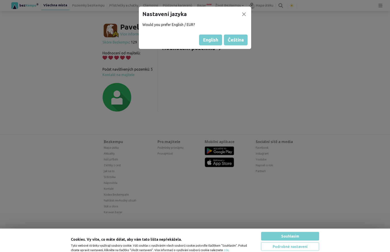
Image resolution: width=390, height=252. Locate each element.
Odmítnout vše (290, 242)
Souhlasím (290, 221)
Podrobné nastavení (290, 232)
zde (226, 235)
